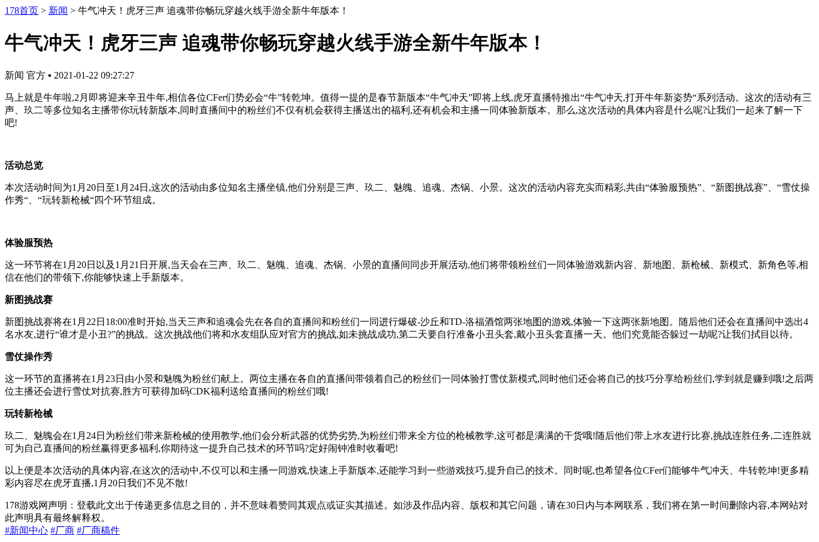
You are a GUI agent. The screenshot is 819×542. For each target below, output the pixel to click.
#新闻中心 (26, 530)
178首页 (21, 10)
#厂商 (62, 530)
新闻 (58, 10)
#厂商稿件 (98, 530)
